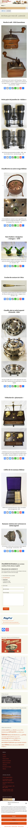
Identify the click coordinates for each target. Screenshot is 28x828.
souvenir (19, 742)
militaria (19, 738)
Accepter (14, 816)
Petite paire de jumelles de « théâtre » (14, 99)
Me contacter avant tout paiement (11, 622)
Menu (2, 5)
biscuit (14, 730)
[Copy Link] (12, 88)
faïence (4, 734)
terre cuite (12, 744)
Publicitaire (11, 742)
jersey (24, 735)
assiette (8, 730)
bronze (3, 732)
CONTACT (4, 756)
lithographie (16, 736)
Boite (22, 730)
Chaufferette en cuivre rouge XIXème (14, 169)
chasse (17, 732)
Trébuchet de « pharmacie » (14, 398)
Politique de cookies (7, 826)
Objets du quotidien (6, 762)
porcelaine (5, 742)
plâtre (19, 740)
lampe (5, 736)
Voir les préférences (14, 823)
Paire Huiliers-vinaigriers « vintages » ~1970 (14, 238)
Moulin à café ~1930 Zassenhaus (14, 22)
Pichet (16, 740)
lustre (10, 738)
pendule (12, 740)
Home (4, 11)
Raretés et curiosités (7, 760)
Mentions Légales (14, 826)
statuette (24, 742)
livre (19, 736)
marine (13, 738)
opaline (9, 740)
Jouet (3, 736)
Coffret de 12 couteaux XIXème (14, 470)
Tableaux (4, 768)
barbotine (11, 730)
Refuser (14, 819)
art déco (3, 730)
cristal (19, 732)
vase (19, 745)
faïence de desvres (12, 734)
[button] (26, 803)
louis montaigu (5, 738)
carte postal (12, 732)
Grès (19, 734)
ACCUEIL (4, 754)
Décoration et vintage (7, 766)
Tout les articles (6, 758)
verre (22, 745)
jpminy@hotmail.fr (6, 577)
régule (15, 742)
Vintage (3, 746)
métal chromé (5, 740)
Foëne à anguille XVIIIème (7, 777)
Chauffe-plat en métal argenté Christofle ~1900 (14, 311)
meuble (16, 738)
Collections (5, 764)
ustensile (16, 744)
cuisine (22, 732)
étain (5, 746)
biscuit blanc (18, 730)
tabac (3, 744)
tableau (7, 745)
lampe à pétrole (10, 736)
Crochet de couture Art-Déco (14, 277)
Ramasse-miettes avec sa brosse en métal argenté (14, 525)
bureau (6, 732)
